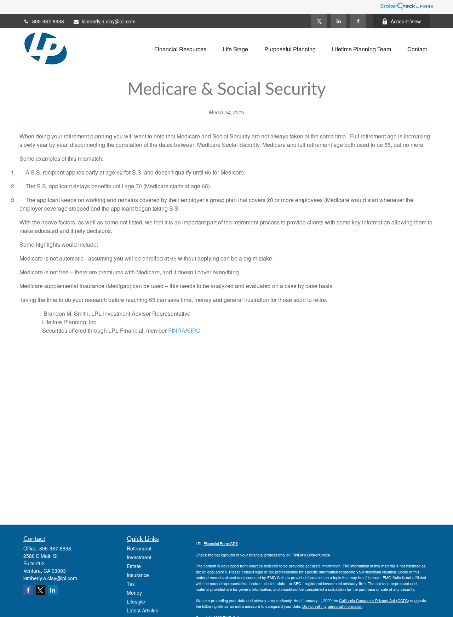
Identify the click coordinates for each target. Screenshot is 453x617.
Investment (139, 557)
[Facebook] (358, 21)
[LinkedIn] (338, 21)
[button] (180, 48)
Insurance (138, 574)
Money (134, 592)
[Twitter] (319, 21)
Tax (131, 583)
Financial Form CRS (220, 543)
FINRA (176, 330)
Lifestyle (136, 601)
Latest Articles (142, 610)
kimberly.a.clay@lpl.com (109, 21)
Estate (134, 566)
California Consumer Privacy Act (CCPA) (374, 600)
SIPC (193, 330)
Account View (406, 21)
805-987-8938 (48, 21)
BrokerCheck (318, 555)
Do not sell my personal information (332, 606)
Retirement (139, 548)
